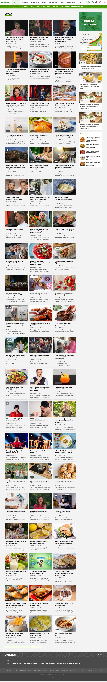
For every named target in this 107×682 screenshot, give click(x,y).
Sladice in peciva (28, 6)
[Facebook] (99, 654)
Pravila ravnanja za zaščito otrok (78, 670)
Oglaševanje (8, 670)
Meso (48, 6)
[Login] (104, 2)
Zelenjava (55, 6)
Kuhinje (44, 2)
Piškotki (29, 670)
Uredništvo (15, 670)
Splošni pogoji (64, 670)
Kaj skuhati (24, 2)
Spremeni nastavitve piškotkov (40, 670)
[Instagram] (101, 654)
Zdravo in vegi (35, 2)
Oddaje (81, 2)
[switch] (88, 2)
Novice (63, 2)
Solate (67, 6)
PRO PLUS (23, 670)
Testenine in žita (40, 6)
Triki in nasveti (72, 2)
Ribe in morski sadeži (77, 6)
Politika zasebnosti (54, 670)
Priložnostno (53, 2)
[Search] (93, 2)
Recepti (16, 2)
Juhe (61, 6)
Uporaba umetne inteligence (95, 670)
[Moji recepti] (100, 2)
